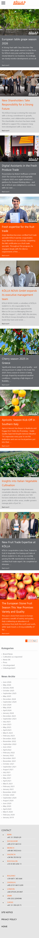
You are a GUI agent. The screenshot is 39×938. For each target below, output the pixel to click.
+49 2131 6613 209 (15, 885)
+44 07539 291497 (15, 892)
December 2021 (9, 758)
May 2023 (7, 727)
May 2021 (7, 778)
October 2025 (8, 691)
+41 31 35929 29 (14, 837)
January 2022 (8, 755)
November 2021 (9, 761)
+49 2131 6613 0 (14, 844)
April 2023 (7, 730)
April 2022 (7, 750)
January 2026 (8, 688)
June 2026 (7, 682)
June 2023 (7, 724)
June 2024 (7, 705)
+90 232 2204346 (14, 898)
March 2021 (8, 784)
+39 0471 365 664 (14, 878)
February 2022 (9, 753)
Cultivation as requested (12, 657)
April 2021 (7, 781)
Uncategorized (9, 665)
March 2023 (8, 733)
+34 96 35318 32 (14, 857)
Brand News (8, 654)
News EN (6, 660)
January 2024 (8, 713)
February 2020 (9, 815)
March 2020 (8, 812)
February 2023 (9, 736)
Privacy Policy (9, 919)
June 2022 (7, 747)
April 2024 (7, 710)
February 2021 (9, 786)
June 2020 (7, 803)
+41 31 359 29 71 (14, 905)
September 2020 (9, 798)
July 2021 (7, 772)
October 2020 (8, 795)
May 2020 (7, 806)
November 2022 (9, 741)
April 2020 (7, 809)
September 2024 (9, 702)
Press (5, 662)
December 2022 (9, 738)
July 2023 (7, 722)
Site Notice (7, 912)
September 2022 (9, 744)
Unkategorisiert (9, 668)
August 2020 (8, 800)
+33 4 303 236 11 (14, 864)
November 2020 (9, 792)
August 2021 (8, 769)
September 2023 (9, 719)
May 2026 (7, 685)
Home (4, 926)
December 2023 (9, 716)
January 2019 (8, 817)
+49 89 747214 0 (14, 851)
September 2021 (9, 767)
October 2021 (8, 764)
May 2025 (7, 696)
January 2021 (8, 789)
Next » (35, 641)
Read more (5, 65)
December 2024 (9, 699)
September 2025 (9, 693)
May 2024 (7, 707)
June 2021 (7, 775)
